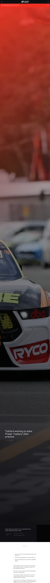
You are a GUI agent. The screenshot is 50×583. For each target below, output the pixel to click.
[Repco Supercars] (25, 2)
